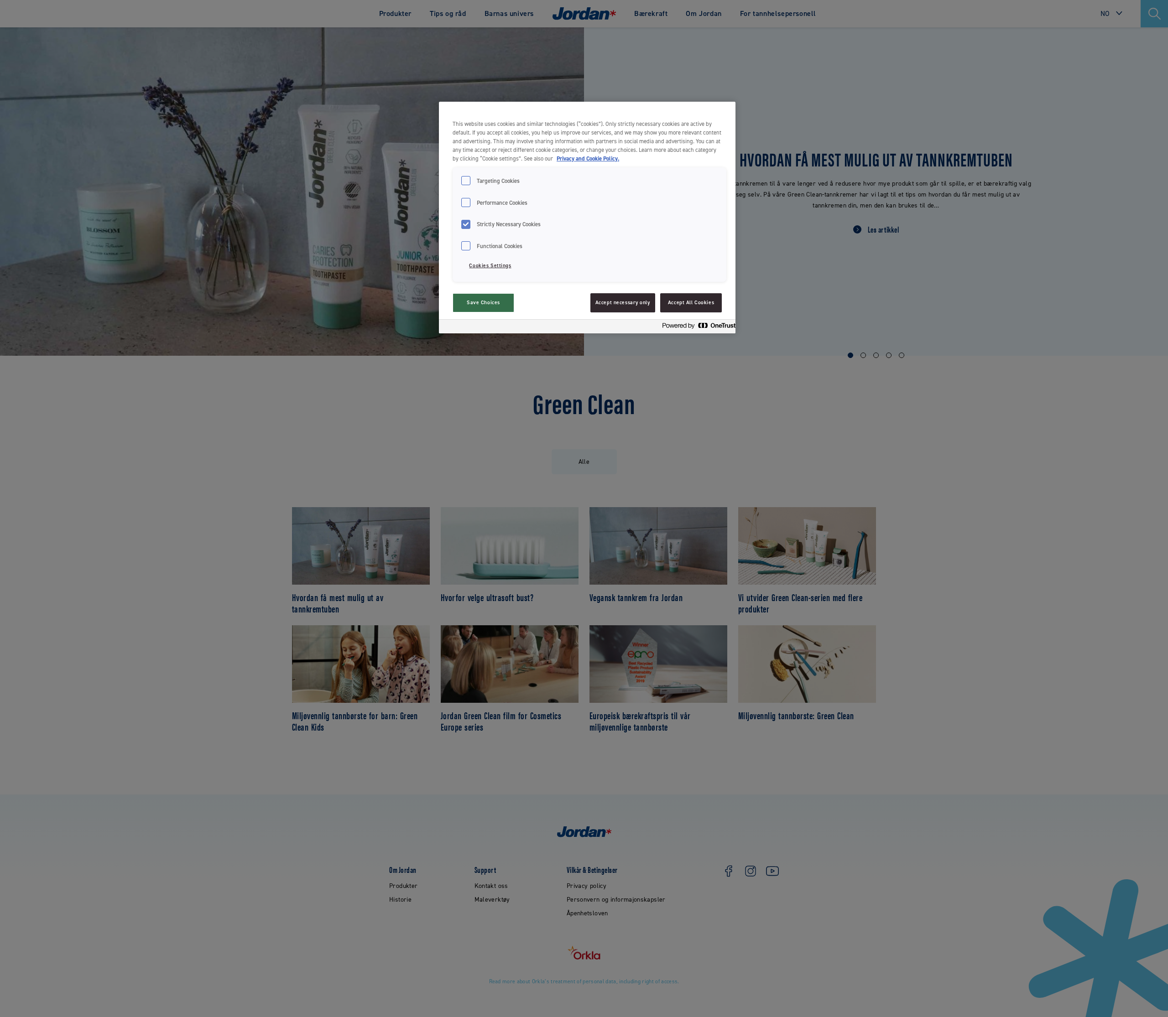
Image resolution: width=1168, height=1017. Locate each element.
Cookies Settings (490, 265)
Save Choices (483, 302)
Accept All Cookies (691, 302)
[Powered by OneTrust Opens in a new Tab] (696, 327)
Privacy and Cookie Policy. (588, 158)
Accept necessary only (622, 302)
